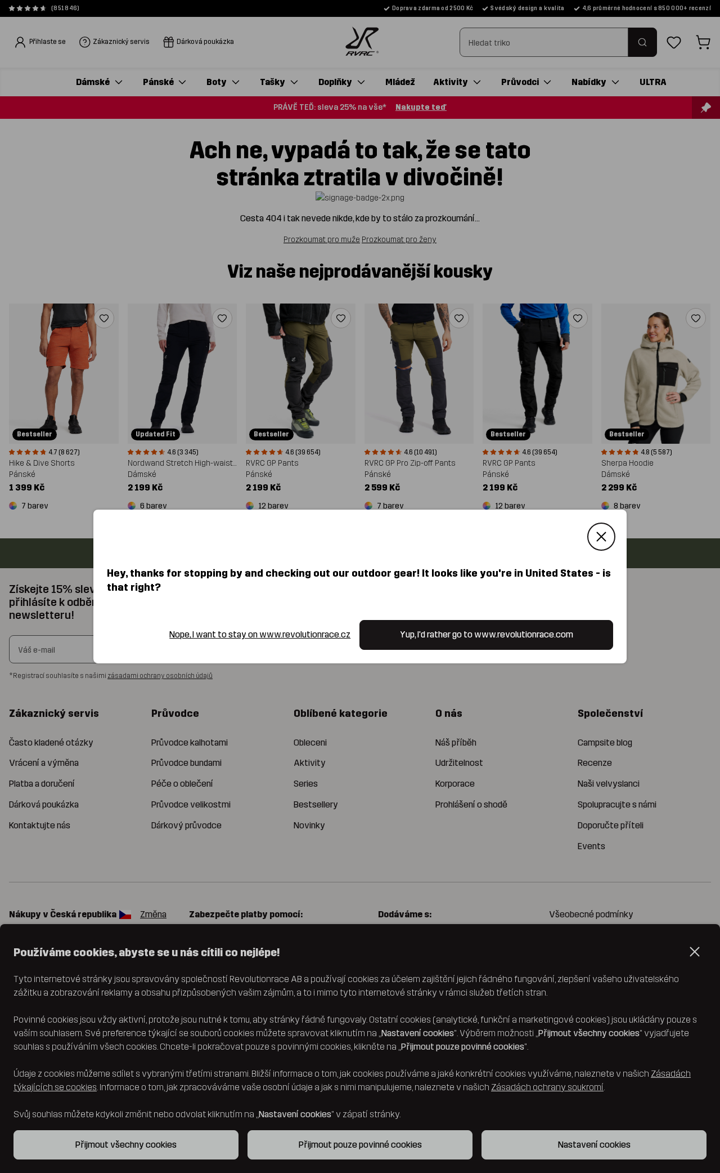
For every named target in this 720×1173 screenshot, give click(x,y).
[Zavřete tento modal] (601, 536)
